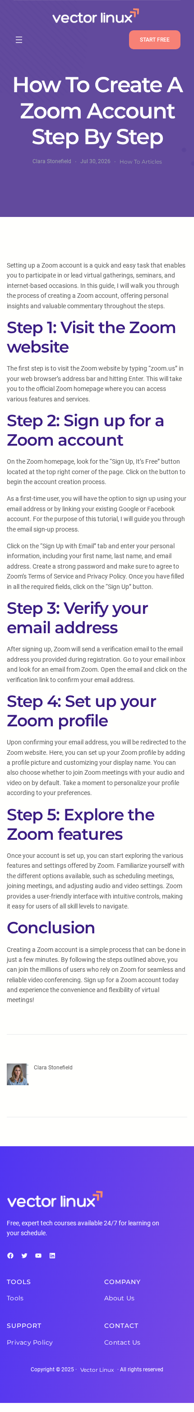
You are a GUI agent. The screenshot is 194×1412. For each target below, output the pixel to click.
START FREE (155, 40)
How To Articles (141, 161)
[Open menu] (19, 39)
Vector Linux (97, 1369)
